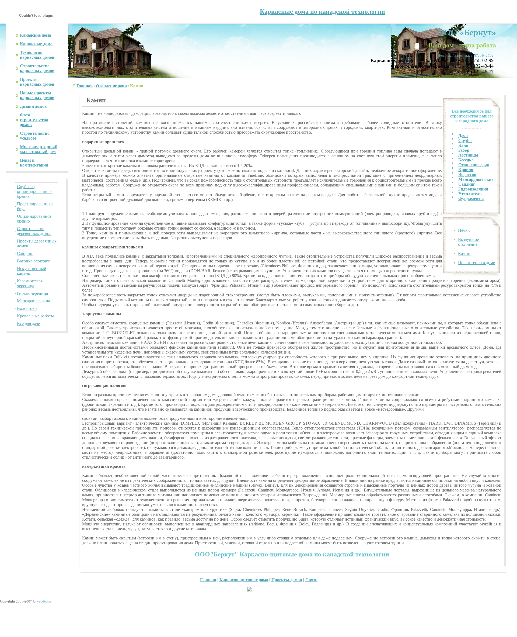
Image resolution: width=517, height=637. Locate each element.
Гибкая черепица (32, 293)
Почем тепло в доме (476, 262)
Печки (464, 230)
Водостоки (27, 308)
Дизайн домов (33, 106)
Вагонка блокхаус (33, 261)
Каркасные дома (36, 43)
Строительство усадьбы (35, 135)
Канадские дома (35, 35)
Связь (311, 579)
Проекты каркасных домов (37, 81)
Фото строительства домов (34, 120)
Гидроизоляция (473, 189)
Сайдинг (25, 253)
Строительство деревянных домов (34, 231)
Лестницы (468, 155)
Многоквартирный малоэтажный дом (38, 149)
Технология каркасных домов (37, 55)
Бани (463, 145)
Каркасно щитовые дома (243, 579)
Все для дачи (28, 323)
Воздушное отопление (468, 242)
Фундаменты (471, 198)
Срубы (465, 140)
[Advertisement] (258, 625)
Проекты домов (286, 579)
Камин (464, 253)
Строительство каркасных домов (37, 68)
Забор (463, 150)
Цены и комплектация (34, 162)
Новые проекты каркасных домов (37, 95)
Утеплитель (469, 194)
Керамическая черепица (30, 283)
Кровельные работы (35, 316)
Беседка (466, 160)
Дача (463, 135)
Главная (84, 86)
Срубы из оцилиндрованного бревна (35, 191)
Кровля (465, 169)
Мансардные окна (33, 301)
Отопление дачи (111, 86)
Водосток (467, 174)
